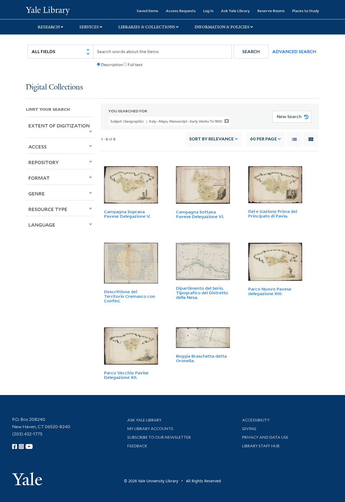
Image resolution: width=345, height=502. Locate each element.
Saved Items (147, 10)
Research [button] (49, 27)
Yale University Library (48, 10)
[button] (251, 51)
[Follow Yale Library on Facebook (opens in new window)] (14, 446)
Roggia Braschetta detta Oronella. (201, 358)
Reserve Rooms (271, 10)
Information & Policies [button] (222, 27)
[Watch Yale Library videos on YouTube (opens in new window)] (29, 446)
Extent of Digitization (59, 125)
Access (37, 146)
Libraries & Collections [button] (146, 27)
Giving (249, 429)
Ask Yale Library (235, 10)
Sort (211, 138)
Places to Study (305, 10)
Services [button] (89, 27)
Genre (36, 193)
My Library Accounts (150, 429)
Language (41, 224)
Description (112, 65)
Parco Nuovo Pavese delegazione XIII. (269, 291)
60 (263, 138)
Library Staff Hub (261, 446)
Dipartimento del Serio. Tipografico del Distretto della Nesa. (202, 292)
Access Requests (181, 10)
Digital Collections (54, 87)
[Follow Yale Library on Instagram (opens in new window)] (21, 446)
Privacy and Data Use (265, 437)
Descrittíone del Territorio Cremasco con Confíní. (129, 296)
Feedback (137, 446)
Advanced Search (294, 51)
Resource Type (47, 209)
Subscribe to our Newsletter (159, 437)
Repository (43, 162)
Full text (135, 65)
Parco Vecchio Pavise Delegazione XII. (126, 375)
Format (39, 178)
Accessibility (256, 420)
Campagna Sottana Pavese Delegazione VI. (200, 214)
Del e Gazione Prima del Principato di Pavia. (272, 214)
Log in (208, 10)
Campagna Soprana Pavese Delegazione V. (127, 214)
